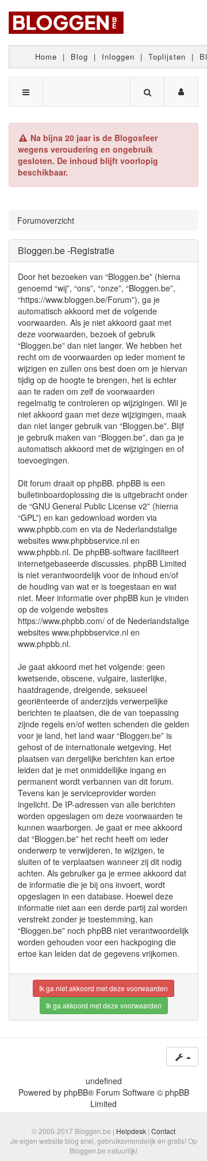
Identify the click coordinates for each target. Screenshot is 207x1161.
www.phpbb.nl (43, 552)
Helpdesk (131, 1131)
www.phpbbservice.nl (90, 540)
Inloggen (118, 56)
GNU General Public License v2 (89, 506)
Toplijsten (167, 56)
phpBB (76, 1092)
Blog (79, 56)
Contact (163, 1131)
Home (46, 56)
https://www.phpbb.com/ (61, 620)
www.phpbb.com (48, 529)
